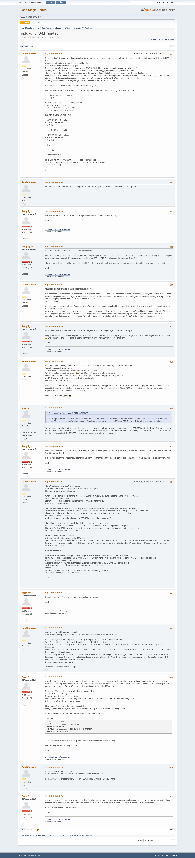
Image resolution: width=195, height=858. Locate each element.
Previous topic (157, 39)
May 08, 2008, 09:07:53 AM (54, 326)
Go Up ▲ (174, 855)
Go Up (22, 830)
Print (172, 46)
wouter (26, 407)
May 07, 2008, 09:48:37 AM (54, 211)
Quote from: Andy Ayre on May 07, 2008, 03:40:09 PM (68, 413)
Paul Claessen (29, 53)
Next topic (169, 39)
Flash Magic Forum (33, 10)
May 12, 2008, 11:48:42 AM (54, 593)
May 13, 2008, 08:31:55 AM (54, 628)
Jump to (140, 840)
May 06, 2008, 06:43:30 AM (54, 182)
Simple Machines (35, 855)
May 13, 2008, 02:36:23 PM (54, 796)
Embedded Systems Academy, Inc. (57, 229)
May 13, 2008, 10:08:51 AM (54, 767)
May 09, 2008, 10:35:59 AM (54, 446)
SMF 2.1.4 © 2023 (24, 855)
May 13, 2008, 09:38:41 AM (54, 677)
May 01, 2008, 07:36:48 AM (54, 54)
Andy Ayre (27, 211)
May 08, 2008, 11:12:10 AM (54, 361)
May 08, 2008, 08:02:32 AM (54, 285)
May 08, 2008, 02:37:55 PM (54, 408)
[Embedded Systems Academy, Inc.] (23, 235)
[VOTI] (23, 429)
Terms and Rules (163, 855)
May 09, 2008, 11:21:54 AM (54, 482)
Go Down (24, 46)
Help (154, 855)
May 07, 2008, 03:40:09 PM (54, 246)
